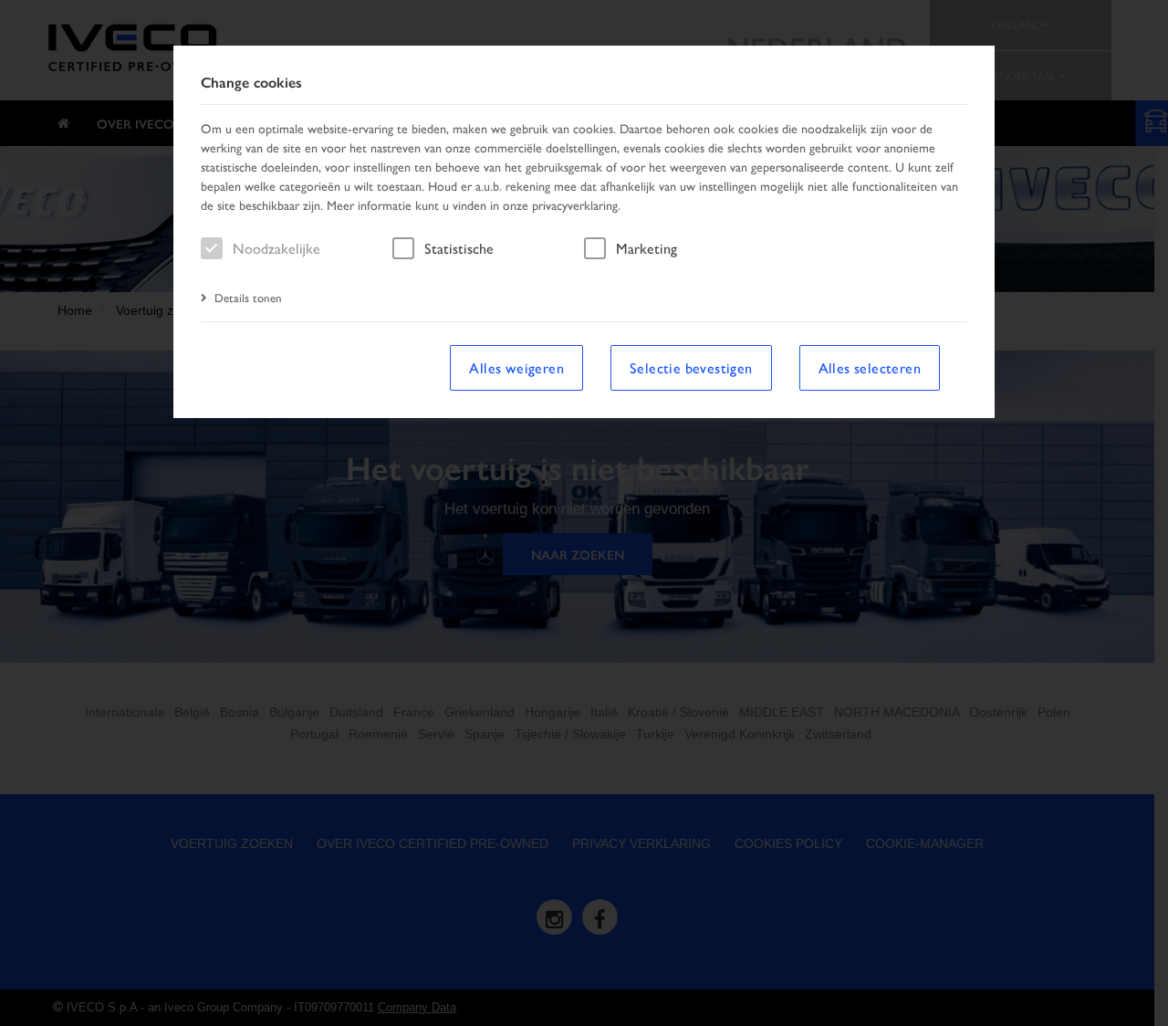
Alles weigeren (516, 367)
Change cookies (251, 82)
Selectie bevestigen (691, 367)
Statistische (459, 247)
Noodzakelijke (276, 247)
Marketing (646, 247)
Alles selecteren (870, 367)
